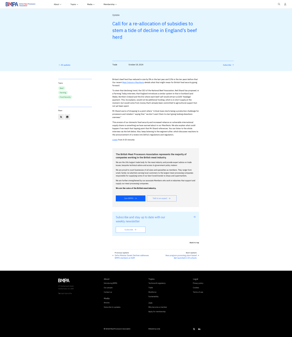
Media (89, 4)
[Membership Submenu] (117, 4)
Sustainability (153, 296)
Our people (108, 288)
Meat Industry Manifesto (133, 82)
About (56, 4)
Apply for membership (157, 311)
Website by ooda (154, 329)
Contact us (108, 292)
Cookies (196, 288)
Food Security (65, 97)
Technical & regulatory (157, 283)
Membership (109, 4)
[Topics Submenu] (78, 4)
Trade (150, 288)
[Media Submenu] (94, 4)
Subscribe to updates (112, 307)
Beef (62, 88)
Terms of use (198, 292)
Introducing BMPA (110, 283)
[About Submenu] (61, 4)
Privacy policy (198, 283)
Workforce (152, 292)
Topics (73, 4)
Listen (115, 139)
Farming (63, 93)
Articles (107, 303)
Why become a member (157, 307)
